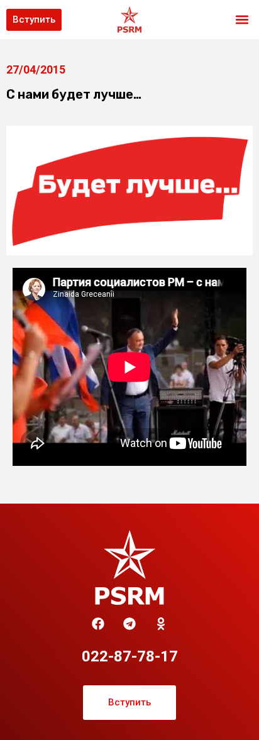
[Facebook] (98, 623)
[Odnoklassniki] (161, 623)
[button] (242, 19)
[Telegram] (129, 623)
